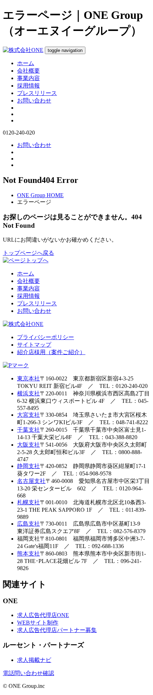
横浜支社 (28, 393)
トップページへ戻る (28, 253)
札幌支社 (28, 502)
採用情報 (28, 86)
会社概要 (28, 71)
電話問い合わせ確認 (28, 673)
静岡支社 (28, 466)
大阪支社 (28, 445)
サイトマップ (34, 345)
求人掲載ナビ (34, 660)
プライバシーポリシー (45, 337)
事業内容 (28, 78)
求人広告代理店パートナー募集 (57, 630)
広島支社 (28, 524)
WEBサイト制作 (37, 623)
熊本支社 (28, 554)
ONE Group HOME (40, 195)
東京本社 (28, 378)
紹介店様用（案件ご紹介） (51, 352)
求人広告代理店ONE (43, 615)
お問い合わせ (34, 101)
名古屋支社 (31, 481)
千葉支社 (28, 430)
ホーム (25, 63)
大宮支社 (28, 415)
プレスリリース (37, 93)
